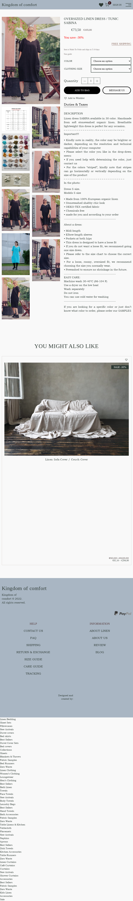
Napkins (4, 838)
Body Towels (7, 800)
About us (100, 638)
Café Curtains (7, 865)
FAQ (33, 638)
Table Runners (8, 855)
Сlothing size (73, 68)
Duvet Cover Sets (9, 742)
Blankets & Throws (10, 756)
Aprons (4, 841)
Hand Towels (7, 810)
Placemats (5, 831)
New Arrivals (7, 729)
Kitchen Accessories (10, 851)
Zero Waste (6, 766)
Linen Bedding (8, 719)
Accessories (6, 878)
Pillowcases (6, 725)
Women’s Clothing (10, 773)
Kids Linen (6, 892)
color (68, 60)
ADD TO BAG (82, 90)
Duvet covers (7, 732)
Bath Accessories (9, 814)
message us (117, 90)
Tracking (33, 673)
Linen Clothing (8, 770)
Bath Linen (6, 787)
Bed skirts (5, 736)
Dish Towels (6, 848)
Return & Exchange (33, 652)
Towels (3, 790)
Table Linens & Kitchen (12, 824)
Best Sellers (6, 739)
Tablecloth (5, 827)
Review (100, 645)
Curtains (5, 868)
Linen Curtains (8, 861)
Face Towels (6, 793)
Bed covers (6, 746)
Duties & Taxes (76, 104)
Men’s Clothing (8, 780)
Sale (2, 899)
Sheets (3, 753)
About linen (100, 630)
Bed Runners (7, 763)
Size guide (33, 659)
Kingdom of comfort (19, 4)
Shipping (33, 645)
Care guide (33, 666)
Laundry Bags (7, 804)
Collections (6, 749)
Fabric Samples (8, 759)
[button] (74, 98)
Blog (100, 652)
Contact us (33, 630)
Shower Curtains (9, 875)
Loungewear (6, 776)
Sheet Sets (5, 722)
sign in (117, 4)
